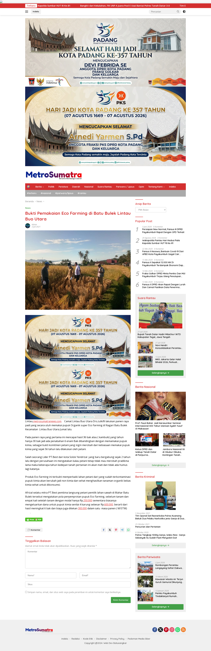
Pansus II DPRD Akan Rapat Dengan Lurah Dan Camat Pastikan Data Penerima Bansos (163, 286)
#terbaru (31, 193)
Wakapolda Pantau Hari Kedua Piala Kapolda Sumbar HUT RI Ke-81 (161, 242)
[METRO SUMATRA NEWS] (53, 174)
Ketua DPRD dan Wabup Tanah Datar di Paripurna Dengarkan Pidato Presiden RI (145, 452)
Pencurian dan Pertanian (147, 526)
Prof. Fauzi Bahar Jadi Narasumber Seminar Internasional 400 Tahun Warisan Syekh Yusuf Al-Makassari (158, 426)
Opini (141, 186)
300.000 (82, 508)
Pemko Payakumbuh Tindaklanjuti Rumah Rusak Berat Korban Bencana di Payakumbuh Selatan (168, 594)
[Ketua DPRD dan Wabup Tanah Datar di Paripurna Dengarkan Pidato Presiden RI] (147, 439)
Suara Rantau (105, 186)
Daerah (76, 186)
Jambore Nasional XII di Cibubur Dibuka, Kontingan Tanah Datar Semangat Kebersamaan (173, 452)
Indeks (36, 11)
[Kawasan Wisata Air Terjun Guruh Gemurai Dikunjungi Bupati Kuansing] (145, 581)
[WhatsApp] (177, 630)
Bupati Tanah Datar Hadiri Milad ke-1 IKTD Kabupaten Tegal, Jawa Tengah (159, 335)
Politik (51, 186)
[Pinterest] (166, 630)
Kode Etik (88, 638)
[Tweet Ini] (110, 530)
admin (34, 224)
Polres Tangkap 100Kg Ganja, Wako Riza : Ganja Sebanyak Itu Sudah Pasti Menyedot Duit (160, 536)
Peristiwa (63, 186)
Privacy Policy (117, 638)
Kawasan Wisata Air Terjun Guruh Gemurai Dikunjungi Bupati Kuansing (169, 580)
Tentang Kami (155, 186)
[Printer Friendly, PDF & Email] (33, 519)
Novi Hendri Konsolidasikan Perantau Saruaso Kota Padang (168, 346)
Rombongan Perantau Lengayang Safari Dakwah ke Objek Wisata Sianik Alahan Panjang (169, 566)
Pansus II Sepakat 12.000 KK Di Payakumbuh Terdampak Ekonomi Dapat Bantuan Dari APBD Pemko (163, 264)
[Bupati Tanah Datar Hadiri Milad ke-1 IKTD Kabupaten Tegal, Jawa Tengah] (161, 315)
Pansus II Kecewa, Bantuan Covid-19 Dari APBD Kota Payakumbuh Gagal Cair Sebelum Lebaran (163, 253)
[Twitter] (160, 630)
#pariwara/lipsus (64, 193)
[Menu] (27, 11)
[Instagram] (171, 630)
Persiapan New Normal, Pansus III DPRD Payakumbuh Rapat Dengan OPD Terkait (163, 230)
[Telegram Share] (122, 530)
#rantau (82, 193)
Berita (39, 186)
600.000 (108, 504)
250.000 (87, 500)
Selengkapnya (159, 372)
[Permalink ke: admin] (27, 225)
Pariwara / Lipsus (125, 186)
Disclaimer (101, 638)
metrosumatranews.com (47, 421)
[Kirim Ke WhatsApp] (128, 530)
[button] (178, 11)
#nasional (46, 193)
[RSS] (183, 630)
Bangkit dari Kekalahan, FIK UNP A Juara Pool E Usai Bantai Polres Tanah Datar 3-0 (85, 5)
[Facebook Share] (103, 530)
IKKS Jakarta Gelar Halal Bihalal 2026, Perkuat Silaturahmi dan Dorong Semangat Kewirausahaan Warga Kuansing (169, 361)
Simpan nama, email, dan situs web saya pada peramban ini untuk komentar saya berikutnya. (74, 592)
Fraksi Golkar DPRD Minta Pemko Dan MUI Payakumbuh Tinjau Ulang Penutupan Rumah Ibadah (163, 275)
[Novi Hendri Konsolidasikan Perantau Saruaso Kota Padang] (145, 347)
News (28, 208)
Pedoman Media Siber (139, 638)
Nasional (88, 186)
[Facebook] (154, 630)
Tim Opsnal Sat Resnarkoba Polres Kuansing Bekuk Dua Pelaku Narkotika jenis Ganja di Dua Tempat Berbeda (159, 517)
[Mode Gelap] (184, 11)
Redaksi (76, 638)
